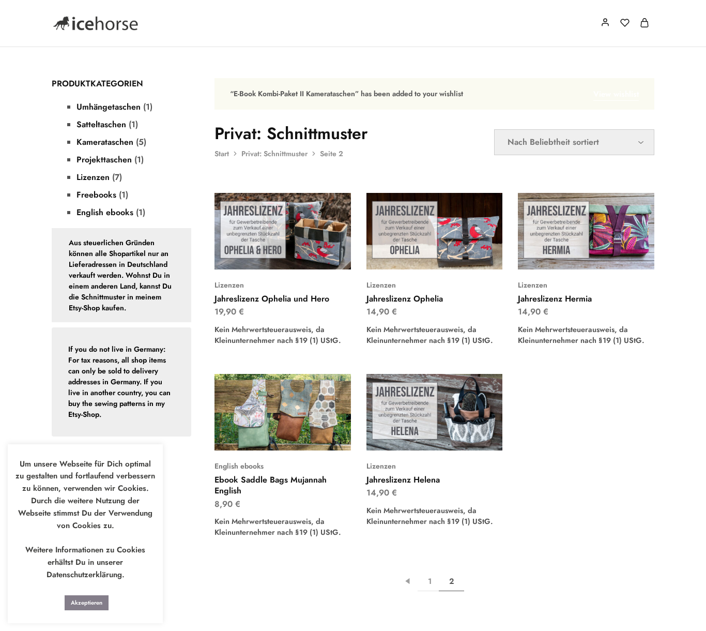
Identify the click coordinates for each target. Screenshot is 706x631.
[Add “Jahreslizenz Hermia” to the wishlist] (599, 254)
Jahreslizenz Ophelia (404, 299)
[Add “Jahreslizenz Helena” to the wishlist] (447, 435)
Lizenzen (229, 285)
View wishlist (616, 94)
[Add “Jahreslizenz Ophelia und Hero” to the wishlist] (296, 254)
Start (221, 153)
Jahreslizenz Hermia (555, 299)
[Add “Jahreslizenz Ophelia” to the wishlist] (447, 254)
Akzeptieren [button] (86, 602)
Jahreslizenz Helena (403, 480)
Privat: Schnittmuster (274, 153)
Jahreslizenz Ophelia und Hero (271, 299)
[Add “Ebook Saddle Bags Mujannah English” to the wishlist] (296, 435)
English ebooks (239, 466)
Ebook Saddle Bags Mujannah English (270, 485)
